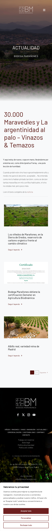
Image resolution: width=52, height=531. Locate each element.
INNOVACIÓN (31, 429)
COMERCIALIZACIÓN (14, 432)
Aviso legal (26, 443)
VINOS (23, 429)
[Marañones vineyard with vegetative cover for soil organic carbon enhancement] (26, 205)
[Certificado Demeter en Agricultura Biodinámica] (26, 263)
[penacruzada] (26, 317)
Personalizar (26, 518)
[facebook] (18, 415)
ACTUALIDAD (41, 429)
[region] (26, 506)
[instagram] (28, 415)
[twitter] (23, 415)
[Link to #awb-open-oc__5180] (44, 10)
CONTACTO (26, 435)
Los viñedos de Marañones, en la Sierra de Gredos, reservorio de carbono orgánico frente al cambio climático (25, 239)
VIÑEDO (7, 429)
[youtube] (34, 415)
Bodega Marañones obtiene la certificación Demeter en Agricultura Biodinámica (24, 294)
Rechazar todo (26, 525)
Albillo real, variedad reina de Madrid (23, 348)
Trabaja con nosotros (26, 440)
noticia (30, 192)
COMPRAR (40, 432)
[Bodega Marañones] (26, 7)
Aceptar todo (26, 511)
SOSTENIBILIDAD (29, 432)
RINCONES (15, 429)
